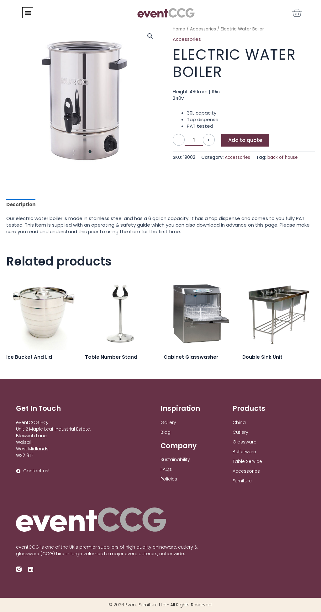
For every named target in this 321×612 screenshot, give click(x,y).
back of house (282, 157)
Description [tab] (20, 204)
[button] (27, 12)
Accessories (187, 39)
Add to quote (245, 140)
